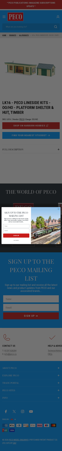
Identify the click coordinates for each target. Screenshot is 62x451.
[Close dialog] (58, 209)
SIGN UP (16, 235)
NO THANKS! (16, 240)
